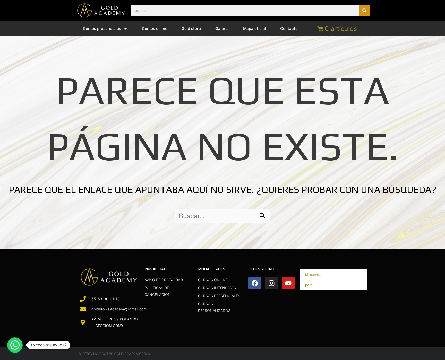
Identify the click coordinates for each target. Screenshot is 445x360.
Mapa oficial (254, 28)
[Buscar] (364, 10)
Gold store (191, 28)
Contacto (289, 28)
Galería (222, 28)
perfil (309, 285)
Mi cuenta (313, 275)
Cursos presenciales (102, 28)
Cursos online (154, 28)
